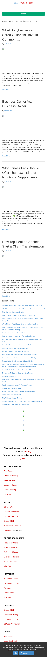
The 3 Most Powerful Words (11, 395)
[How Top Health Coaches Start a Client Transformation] (13, 265)
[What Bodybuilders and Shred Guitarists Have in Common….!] (13, 59)
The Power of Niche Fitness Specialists (15, 404)
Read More (6, 89)
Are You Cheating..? (9, 376)
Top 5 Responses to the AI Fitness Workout (17, 385)
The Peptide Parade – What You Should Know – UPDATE (22, 305)
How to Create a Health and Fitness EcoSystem (18, 336)
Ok (16, 653)
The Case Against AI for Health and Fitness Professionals (22, 401)
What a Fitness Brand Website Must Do (15, 351)
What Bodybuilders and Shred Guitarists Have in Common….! (20, 34)
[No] (44, 650)
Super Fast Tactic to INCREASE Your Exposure (18, 391)
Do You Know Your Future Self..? (13, 333)
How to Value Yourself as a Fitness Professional (18, 315)
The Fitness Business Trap (11, 388)
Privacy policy (26, 653)
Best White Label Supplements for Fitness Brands (19, 354)
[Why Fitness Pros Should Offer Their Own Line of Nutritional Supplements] (13, 196)
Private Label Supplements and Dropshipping (17, 361)
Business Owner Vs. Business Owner (15, 348)
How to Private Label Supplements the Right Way (19, 358)
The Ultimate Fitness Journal (12, 398)
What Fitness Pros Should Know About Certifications (20, 324)
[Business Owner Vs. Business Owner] (13, 125)
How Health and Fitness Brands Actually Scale (18, 345)
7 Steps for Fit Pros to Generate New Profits (17, 373)
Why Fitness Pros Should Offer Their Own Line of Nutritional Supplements (20, 172)
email (16, 3)
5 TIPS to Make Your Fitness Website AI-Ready (18, 370)
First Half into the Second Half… (13, 312)
